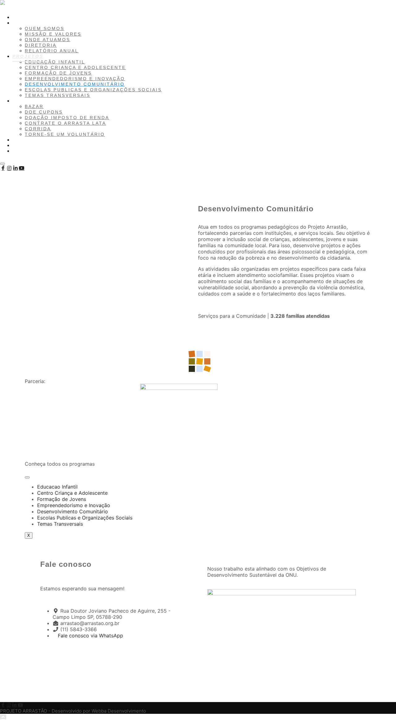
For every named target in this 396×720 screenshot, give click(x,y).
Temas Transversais (60, 524)
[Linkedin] (15, 168)
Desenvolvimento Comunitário (72, 511)
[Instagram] (9, 168)
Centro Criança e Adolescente (72, 493)
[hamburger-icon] (27, 477)
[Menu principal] (2, 164)
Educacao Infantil (57, 487)
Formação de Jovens (61, 499)
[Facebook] (3, 168)
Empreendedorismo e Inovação (73, 505)
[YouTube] (22, 168)
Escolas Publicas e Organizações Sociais (84, 518)
